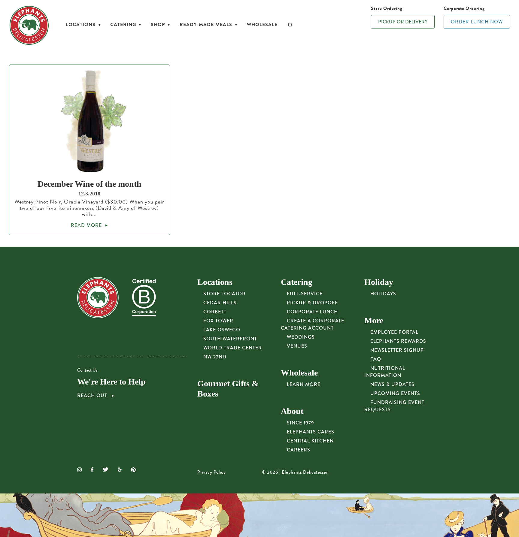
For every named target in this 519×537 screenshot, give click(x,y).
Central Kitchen (310, 440)
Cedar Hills (220, 302)
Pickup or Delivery (402, 21)
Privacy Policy (211, 472)
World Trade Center (232, 347)
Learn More (303, 384)
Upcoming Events (395, 393)
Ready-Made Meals (206, 24)
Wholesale (262, 24)
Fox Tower (218, 320)
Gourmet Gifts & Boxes (228, 388)
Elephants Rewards (398, 341)
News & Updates (392, 384)
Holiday (378, 282)
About (292, 411)
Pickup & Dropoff (312, 302)
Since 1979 (300, 422)
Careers (298, 449)
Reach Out (93, 395)
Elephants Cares (310, 431)
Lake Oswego (221, 329)
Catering (123, 24)
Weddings (301, 336)
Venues (297, 345)
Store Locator (224, 293)
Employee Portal (394, 332)
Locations (81, 24)
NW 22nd (214, 356)
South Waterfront (230, 338)
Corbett (214, 311)
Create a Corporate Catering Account (312, 324)
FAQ (375, 359)
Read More (86, 225)
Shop (158, 24)
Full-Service (305, 293)
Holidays (383, 293)
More (373, 320)
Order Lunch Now (477, 21)
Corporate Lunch (312, 311)
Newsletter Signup (397, 350)
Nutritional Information (384, 372)
